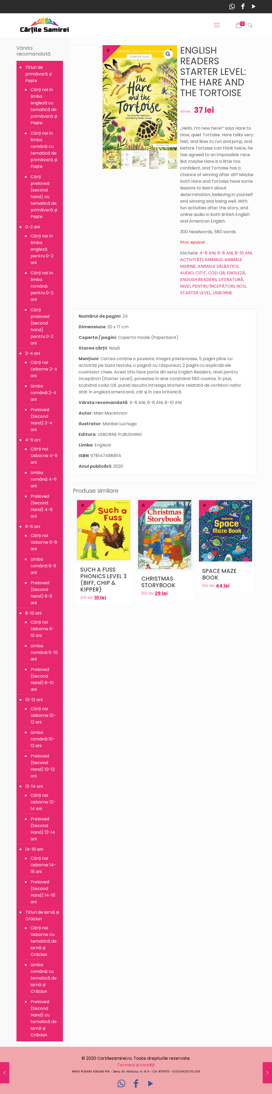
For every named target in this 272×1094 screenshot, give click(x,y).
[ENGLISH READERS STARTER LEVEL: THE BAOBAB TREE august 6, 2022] (4, 1072)
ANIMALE (214, 260)
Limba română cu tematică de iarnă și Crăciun (44, 978)
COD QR (216, 273)
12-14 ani (34, 786)
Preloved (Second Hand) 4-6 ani (42, 506)
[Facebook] (243, 6)
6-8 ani (32, 526)
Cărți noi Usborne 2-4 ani (44, 369)
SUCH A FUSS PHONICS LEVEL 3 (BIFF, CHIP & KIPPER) (103, 579)
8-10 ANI (243, 253)
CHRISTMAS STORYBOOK (158, 582)
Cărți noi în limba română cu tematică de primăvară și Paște (44, 149)
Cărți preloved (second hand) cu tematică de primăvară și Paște (44, 197)
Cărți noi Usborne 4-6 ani (44, 455)
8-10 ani (33, 613)
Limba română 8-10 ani (44, 652)
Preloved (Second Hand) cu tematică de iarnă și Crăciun (44, 1018)
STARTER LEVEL (195, 293)
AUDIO (187, 273)
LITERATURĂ (231, 279)
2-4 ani (32, 353)
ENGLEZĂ (236, 273)
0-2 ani (32, 227)
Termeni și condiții (136, 1065)
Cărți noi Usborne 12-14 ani (43, 802)
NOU (241, 286)
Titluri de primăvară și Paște (38, 74)
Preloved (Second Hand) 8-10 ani (42, 679)
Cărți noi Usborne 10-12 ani (43, 715)
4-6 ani (32, 440)
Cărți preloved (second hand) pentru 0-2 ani (42, 326)
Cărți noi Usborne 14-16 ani (43, 865)
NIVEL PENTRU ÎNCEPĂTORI (207, 286)
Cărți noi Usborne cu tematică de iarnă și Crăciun (44, 941)
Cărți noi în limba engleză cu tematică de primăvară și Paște (44, 106)
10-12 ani (33, 700)
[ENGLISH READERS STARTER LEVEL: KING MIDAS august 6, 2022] (267, 1072)
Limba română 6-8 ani (43, 566)
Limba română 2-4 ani (43, 392)
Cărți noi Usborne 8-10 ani (42, 628)
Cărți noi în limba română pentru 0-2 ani (42, 286)
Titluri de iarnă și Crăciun (42, 915)
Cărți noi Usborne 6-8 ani (44, 542)
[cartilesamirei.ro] (44, 25)
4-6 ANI (207, 253)
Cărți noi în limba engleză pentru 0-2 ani (42, 249)
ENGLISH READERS (198, 279)
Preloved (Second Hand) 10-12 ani (43, 766)
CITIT (201, 273)
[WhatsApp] (232, 6)
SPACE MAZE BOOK (219, 574)
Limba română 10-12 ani (43, 739)
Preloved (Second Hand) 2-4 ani (41, 420)
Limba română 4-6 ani (44, 479)
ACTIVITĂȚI (191, 260)
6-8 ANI (225, 253)
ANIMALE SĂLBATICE (218, 266)
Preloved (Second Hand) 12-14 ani (43, 829)
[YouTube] (253, 6)
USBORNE (222, 293)
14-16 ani (34, 849)
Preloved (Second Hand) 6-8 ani (41, 593)
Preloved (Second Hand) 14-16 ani (43, 892)
